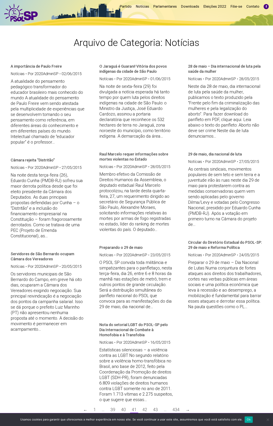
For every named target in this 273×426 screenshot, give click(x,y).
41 (134, 409)
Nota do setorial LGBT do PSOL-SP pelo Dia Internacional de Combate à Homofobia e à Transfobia (133, 329)
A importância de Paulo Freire (36, 66)
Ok (249, 419)
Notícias (18, 73)
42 (144, 409)
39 (112, 409)
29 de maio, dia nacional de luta (215, 154)
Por (43, 73)
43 (155, 409)
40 (123, 409)
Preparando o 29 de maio (121, 247)
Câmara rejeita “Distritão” (33, 160)
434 (176, 409)
